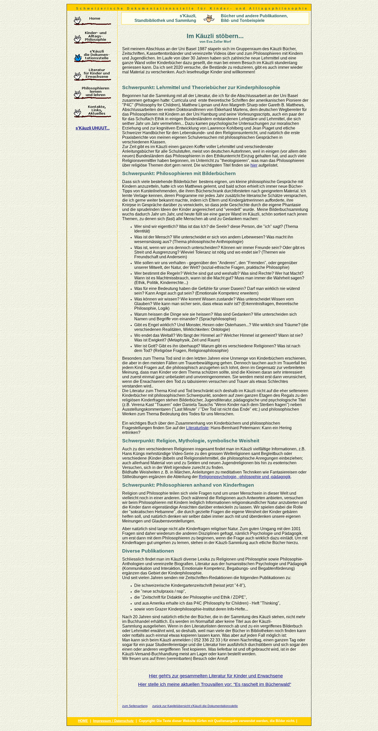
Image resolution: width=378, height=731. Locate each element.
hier (253, 165)
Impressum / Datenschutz (113, 721)
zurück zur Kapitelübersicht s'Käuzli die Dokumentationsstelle (195, 706)
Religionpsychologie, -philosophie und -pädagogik (245, 477)
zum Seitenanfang (135, 706)
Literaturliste (197, 428)
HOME (83, 721)
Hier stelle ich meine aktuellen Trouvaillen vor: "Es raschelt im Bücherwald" (214, 684)
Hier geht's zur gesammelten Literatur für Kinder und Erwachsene (216, 675)
